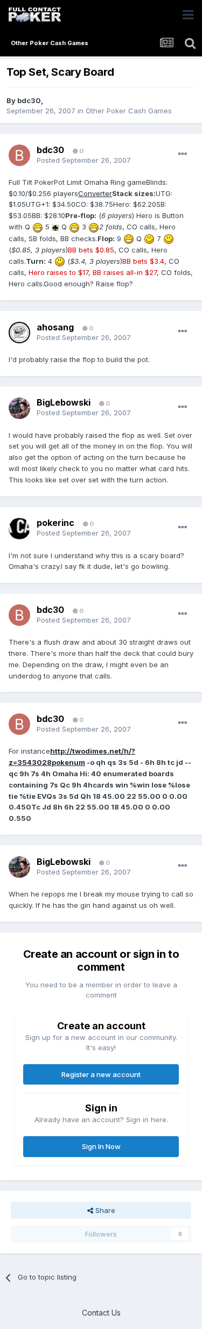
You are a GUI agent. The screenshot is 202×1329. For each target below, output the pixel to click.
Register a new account (101, 1074)
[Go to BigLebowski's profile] (19, 408)
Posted (84, 160)
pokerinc (55, 522)
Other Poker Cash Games (129, 110)
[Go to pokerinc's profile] (19, 528)
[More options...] (182, 154)
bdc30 (29, 100)
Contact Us (101, 1312)
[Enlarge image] (37, 226)
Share (104, 1210)
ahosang (55, 327)
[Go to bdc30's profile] (19, 155)
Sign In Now (101, 1146)
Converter (95, 193)
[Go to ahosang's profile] (19, 332)
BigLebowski (63, 402)
